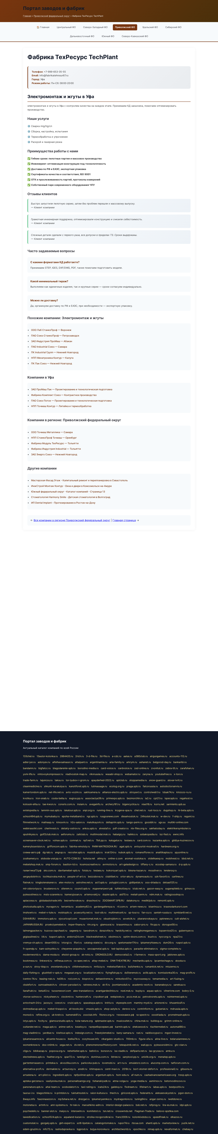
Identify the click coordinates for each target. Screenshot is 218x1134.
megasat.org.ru (72, 972)
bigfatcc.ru (44, 768)
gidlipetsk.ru (136, 882)
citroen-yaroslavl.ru (70, 984)
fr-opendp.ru (30, 948)
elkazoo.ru (176, 1116)
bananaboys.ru (163, 984)
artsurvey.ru (69, 1068)
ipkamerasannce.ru (33, 1038)
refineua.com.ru (63, 960)
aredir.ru (82, 1068)
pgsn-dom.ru (185, 1092)
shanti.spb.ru (153, 1123)
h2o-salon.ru (78, 822)
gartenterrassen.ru (33, 1062)
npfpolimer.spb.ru (83, 1074)
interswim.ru (78, 1111)
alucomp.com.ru (160, 1062)
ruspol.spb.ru (183, 942)
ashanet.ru (145, 762)
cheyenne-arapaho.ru (73, 948)
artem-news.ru (138, 906)
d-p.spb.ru (184, 864)
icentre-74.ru (30, 978)
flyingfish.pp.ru (114, 972)
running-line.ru (105, 810)
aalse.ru (128, 756)
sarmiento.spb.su (176, 804)
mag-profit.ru (187, 972)
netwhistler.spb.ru (77, 1050)
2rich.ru (79, 756)
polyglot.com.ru (118, 882)
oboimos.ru (114, 936)
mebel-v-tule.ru (47, 912)
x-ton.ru (178, 774)
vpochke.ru (139, 1129)
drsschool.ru (93, 900)
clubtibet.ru (111, 876)
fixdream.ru (131, 1086)
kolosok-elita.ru (31, 804)
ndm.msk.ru (155, 894)
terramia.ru (67, 906)
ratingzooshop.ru (174, 894)
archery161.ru (112, 804)
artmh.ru (43, 1104)
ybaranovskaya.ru (147, 918)
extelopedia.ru (31, 810)
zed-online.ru (141, 768)
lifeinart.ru (145, 1086)
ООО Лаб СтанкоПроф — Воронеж (51, 329)
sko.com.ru (50, 870)
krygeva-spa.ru (123, 810)
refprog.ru (154, 1104)
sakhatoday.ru (157, 828)
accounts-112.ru (178, 756)
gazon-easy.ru (155, 888)
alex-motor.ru (66, 882)
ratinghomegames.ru (145, 930)
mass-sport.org (156, 954)
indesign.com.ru (84, 1032)
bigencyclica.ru (130, 804)
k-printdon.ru (62, 1092)
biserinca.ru (155, 906)
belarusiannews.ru (180, 1038)
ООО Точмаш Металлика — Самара (52, 432)
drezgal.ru (84, 1099)
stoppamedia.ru (138, 780)
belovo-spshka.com (167, 1111)
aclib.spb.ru (149, 972)
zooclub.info (90, 1014)
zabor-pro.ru (141, 924)
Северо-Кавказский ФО (135, 36)
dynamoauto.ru (144, 876)
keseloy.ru (80, 1026)
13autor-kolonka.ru (47, 756)
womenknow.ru (31, 1044)
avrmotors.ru (110, 864)
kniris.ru (109, 1002)
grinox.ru (190, 888)
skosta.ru (180, 960)
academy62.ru (84, 906)
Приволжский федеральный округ (52, 16)
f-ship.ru (177, 816)
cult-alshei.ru (182, 918)
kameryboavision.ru (34, 846)
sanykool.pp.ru (131, 1056)
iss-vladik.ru (121, 1050)
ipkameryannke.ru (102, 1099)
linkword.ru (46, 960)
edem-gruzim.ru (32, 1129)
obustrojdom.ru (112, 918)
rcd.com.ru (74, 978)
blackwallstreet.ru (96, 936)
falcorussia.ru (150, 786)
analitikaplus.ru (164, 852)
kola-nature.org (84, 1020)
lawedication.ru (31, 1116)
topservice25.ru (168, 930)
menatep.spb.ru (166, 1056)
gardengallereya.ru (104, 906)
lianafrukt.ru (29, 990)
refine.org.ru (43, 1014)
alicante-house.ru (56, 1038)
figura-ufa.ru (146, 1038)
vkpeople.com (124, 1002)
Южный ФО (108, 36)
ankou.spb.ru (89, 828)
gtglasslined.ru (31, 936)
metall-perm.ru (139, 894)
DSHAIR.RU (29, 918)
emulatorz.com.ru (139, 1062)
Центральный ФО (66, 27)
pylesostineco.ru (32, 894)
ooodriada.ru (159, 1014)
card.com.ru (144, 840)
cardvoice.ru (125, 768)
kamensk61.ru (73, 1014)
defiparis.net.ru (138, 1050)
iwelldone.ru (175, 1099)
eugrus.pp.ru (76, 798)
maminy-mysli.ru (143, 1002)
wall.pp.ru (146, 1044)
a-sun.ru (27, 966)
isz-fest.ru (165, 834)
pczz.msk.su (133, 996)
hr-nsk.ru (75, 1104)
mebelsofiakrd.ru (116, 966)
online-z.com (115, 858)
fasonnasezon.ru (46, 1099)
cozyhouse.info (90, 1038)
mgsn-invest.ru (173, 1032)
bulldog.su (156, 1020)
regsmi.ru (189, 816)
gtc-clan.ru (181, 1044)
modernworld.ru (32, 954)
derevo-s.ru (128, 1008)
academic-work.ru (142, 984)
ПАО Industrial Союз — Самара (49, 346)
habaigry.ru (119, 834)
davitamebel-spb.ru (69, 870)
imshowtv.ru (29, 912)
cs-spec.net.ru (82, 960)
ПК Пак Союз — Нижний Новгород (51, 363)
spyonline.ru (181, 852)
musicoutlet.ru (124, 1020)
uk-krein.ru (58, 1014)
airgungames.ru (158, 756)
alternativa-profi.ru (33, 1068)
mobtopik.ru (65, 912)
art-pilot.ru (44, 1074)
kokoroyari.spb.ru (116, 870)
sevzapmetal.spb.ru (98, 948)
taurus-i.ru (28, 1092)
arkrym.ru (131, 762)
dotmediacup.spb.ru (34, 1008)
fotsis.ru (86, 870)
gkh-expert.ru (67, 1123)
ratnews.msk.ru (91, 984)
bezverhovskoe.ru (74, 900)
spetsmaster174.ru (128, 942)
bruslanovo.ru (51, 888)
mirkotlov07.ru (123, 978)
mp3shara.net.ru (67, 1099)
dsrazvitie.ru (106, 930)
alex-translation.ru (83, 990)
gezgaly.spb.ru (49, 1123)
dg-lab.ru (48, 852)
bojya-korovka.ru (99, 1129)
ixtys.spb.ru (29, 1020)
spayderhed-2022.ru (102, 780)
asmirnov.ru (155, 1080)
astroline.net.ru (84, 882)
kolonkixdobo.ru (141, 1116)
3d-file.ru (105, 756)
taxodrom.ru (90, 930)
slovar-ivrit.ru (175, 780)
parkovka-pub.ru (90, 1062)
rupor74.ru (123, 1123)
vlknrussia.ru (96, 774)
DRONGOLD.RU (104, 954)
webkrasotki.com (32, 828)
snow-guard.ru (157, 780)
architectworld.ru (121, 1129)
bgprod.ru (82, 1129)
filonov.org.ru (106, 1014)
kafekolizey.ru (122, 888)
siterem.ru (66, 888)
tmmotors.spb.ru (47, 918)
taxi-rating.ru (88, 1086)
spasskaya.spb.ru (93, 1002)
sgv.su (162, 822)
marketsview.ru (170, 1123)
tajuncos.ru (46, 780)
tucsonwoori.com (61, 990)
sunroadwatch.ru (47, 984)
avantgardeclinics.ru (107, 990)
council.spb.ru (82, 888)
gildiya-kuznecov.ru (183, 840)
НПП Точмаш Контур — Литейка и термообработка (61, 406)
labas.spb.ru (160, 1086)
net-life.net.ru (56, 792)
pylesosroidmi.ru (163, 1044)
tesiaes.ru (129, 840)
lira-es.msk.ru (170, 1104)
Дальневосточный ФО (82, 36)
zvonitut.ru (157, 768)
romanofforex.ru (144, 852)
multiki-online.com (178, 822)
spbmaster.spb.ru (104, 1020)
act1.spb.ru (101, 882)
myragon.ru (52, 906)
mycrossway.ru (142, 978)
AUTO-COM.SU (72, 858)
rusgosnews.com (109, 816)
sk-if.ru (106, 984)
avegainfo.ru (96, 804)
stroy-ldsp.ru (41, 966)
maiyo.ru (64, 1111)
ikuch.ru (152, 936)
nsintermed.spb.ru (177, 996)
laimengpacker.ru (32, 930)
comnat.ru (75, 840)
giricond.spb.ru (129, 1092)
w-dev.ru (165, 816)
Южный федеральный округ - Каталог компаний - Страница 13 (68, 491)
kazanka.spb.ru (161, 840)
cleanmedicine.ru (32, 786)
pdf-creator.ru (121, 828)
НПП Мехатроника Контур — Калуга (52, 357)
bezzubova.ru (95, 876)
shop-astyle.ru (112, 1008)
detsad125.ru (170, 882)
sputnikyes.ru (30, 834)
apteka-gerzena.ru (33, 1080)
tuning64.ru (141, 1099)
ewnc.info (178, 834)
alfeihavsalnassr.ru (62, 762)
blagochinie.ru (44, 1092)
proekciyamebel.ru (55, 924)
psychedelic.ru (31, 1111)
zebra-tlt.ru (171, 768)
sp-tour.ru (133, 912)
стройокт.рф (100, 996)
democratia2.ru (123, 954)
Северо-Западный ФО (95, 27)
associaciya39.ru (94, 798)
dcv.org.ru (110, 942)
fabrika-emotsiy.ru (79, 846)
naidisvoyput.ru (154, 1032)
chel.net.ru (140, 810)
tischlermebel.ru (159, 1026)
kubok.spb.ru (125, 852)
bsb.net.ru (141, 1104)
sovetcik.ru (129, 918)
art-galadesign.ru (129, 864)
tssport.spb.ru (57, 936)
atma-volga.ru (120, 1080)
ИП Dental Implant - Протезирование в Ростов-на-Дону (63, 502)
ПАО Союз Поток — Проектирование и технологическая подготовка (71, 400)
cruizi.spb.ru (74, 1002)
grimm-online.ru (173, 1020)
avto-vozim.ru (74, 792)
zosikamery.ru (31, 858)
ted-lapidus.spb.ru (121, 948)
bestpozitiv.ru (176, 1086)
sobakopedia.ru (148, 834)
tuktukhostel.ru (79, 1092)
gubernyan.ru (186, 930)
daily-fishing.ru (31, 972)
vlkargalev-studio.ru (112, 1038)
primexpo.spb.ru (115, 798)
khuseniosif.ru (177, 1002)
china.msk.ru (141, 1020)
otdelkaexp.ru (155, 858)
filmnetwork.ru (31, 822)
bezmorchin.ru (135, 798)
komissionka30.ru (168, 972)
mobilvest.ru (172, 858)
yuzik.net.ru (187, 1123)
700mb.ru (131, 1038)
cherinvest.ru (51, 828)
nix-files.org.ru (139, 828)
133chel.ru (28, 756)
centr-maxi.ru (112, 1068)
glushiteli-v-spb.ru (52, 972)
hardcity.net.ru (124, 930)
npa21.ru (177, 936)
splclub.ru (121, 780)
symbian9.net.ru (183, 912)
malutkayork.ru (95, 822)
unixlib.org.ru (148, 1056)
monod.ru (28, 1014)
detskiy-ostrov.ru (70, 828)
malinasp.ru (47, 822)
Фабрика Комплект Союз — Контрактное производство (64, 395)
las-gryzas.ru (156, 1050)
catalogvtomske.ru (105, 1123)
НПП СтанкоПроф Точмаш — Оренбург (54, 437)
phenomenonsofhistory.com (101, 1044)
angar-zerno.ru (157, 1099)
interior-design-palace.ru (119, 1104)
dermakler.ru (53, 1068)
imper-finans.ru (76, 924)
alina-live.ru (161, 1038)
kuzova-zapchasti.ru (55, 930)
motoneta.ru (30, 1104)
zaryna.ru (148, 774)
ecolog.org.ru (116, 786)
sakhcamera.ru (92, 792)
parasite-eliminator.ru (146, 948)
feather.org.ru (54, 1056)
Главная (27, 16)
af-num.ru (136, 1074)
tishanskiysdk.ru (101, 1080)
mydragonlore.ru (123, 1099)
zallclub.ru (82, 834)
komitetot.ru (94, 1111)
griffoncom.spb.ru (57, 846)
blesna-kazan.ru (137, 870)
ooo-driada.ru (153, 882)
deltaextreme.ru (104, 978)
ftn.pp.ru (155, 924)
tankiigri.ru (83, 1056)
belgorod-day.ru (162, 762)
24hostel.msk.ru (149, 816)
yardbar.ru (48, 1032)
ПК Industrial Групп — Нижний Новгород (54, 352)
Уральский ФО (150, 27)
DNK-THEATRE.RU (120, 960)
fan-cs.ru (147, 912)
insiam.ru (82, 804)
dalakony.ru (132, 900)
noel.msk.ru (127, 990)
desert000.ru (52, 942)
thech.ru (114, 1092)
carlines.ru (177, 876)
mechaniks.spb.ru (142, 960)
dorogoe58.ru (170, 924)
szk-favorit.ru (162, 876)
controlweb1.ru (152, 792)
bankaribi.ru (180, 762)
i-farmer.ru (140, 954)
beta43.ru (44, 990)
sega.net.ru (66, 1044)
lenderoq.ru (170, 870)
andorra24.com (75, 936)
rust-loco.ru (154, 810)
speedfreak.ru (160, 1116)
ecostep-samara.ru (165, 864)
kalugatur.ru (115, 840)
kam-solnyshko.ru (49, 948)
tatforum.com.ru (180, 1062)
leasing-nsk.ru (47, 978)
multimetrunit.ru (117, 912)
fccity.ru (42, 1020)
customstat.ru (30, 1123)
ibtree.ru (115, 1056)
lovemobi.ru (108, 1062)
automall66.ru (178, 1026)
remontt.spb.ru (166, 900)
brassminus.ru (124, 924)
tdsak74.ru (168, 792)
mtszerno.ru (172, 966)
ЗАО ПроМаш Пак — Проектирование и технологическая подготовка (71, 389)
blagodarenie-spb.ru (64, 768)
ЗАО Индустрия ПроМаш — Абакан (51, 341)
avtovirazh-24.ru (32, 1002)
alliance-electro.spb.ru (114, 792)
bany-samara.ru (125, 1032)
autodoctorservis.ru (171, 786)
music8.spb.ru (95, 852)
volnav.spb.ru (60, 840)
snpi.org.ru (89, 810)
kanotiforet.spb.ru (79, 786)
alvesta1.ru (105, 828)
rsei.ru (139, 1032)
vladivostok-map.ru (76, 774)
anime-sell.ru (66, 1026)
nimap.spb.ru (155, 1129)
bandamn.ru (29, 768)
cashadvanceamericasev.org (160, 1074)
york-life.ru (29, 774)
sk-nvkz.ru (87, 954)
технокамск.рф (125, 1014)
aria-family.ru (116, 762)
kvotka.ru (28, 798)
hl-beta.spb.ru (186, 810)
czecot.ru (60, 1002)
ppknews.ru (166, 918)
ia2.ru (148, 798)
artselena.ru (29, 1074)
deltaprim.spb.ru (115, 822)
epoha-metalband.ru (73, 816)
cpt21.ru (157, 798)
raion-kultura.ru (99, 1092)
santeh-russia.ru (163, 912)
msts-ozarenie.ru (53, 894)
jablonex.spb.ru (176, 954)
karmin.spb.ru (122, 1026)
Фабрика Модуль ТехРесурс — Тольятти (55, 443)
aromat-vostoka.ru (135, 858)
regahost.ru (186, 798)
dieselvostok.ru (129, 816)
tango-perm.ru (134, 822)
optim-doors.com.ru (134, 936)
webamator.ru (132, 774)
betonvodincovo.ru (175, 1080)
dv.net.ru (79, 1044)
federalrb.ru (146, 1092)
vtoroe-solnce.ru (32, 996)
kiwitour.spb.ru (64, 1032)
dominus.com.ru (100, 1056)
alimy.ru (101, 858)
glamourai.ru (107, 924)
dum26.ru (168, 942)
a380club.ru (141, 756)
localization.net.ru (93, 972)
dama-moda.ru (51, 954)
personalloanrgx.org (79, 1080)
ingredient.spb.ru (62, 1074)
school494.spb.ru (32, 816)
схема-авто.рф (31, 852)
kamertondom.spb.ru (34, 792)
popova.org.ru (57, 1050)
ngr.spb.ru (92, 816)
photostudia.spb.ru (33, 906)
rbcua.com (138, 1123)
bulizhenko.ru (135, 966)
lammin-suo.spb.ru (51, 810)
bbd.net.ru (187, 858)
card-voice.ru (108, 768)
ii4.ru (44, 936)
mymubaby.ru (52, 816)
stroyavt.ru (135, 792)
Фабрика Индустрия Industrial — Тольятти (56, 448)
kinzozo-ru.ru (183, 792)
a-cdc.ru (116, 756)
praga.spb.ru (133, 786)
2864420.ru (66, 756)
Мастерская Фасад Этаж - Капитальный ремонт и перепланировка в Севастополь (79, 480)
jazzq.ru (48, 1002)
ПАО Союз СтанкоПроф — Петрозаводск (55, 335)
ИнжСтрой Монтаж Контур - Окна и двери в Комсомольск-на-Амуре (71, 485)
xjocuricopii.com (68, 918)
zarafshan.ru (187, 768)
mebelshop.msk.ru (33, 864)
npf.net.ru (88, 840)
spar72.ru (69, 1056)
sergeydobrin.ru (32, 876)
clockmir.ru (67, 996)
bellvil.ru (94, 1050)
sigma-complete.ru (170, 948)
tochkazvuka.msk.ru (54, 876)
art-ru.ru (122, 1062)
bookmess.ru (30, 960)
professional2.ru (169, 1068)
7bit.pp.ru (101, 840)
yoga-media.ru (139, 1080)
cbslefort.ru (29, 984)
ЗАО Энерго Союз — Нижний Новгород (54, 454)
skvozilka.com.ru (69, 1062)
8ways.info (29, 1099)
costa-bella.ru (59, 798)
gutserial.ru (162, 1008)
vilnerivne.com (172, 990)
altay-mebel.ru (100, 960)
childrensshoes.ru (82, 966)
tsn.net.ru (108, 1111)
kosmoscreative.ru (90, 864)
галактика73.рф (32, 870)
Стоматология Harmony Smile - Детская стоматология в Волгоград (70, 497)
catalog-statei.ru (93, 942)
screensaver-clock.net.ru (36, 840)
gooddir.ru (150, 822)
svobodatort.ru (70, 1086)
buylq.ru (140, 990)
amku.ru (170, 1050)
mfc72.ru (48, 1129)
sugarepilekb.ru (173, 888)
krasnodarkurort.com (175, 906)
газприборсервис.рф (101, 1026)
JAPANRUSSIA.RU (33, 924)
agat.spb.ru (125, 846)
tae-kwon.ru (49, 804)
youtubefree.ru (163, 774)
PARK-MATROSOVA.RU (104, 846)
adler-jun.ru (29, 762)
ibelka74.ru (74, 1038)
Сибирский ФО (173, 27)
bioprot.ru (87, 978)
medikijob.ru (148, 900)
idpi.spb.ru (185, 1104)
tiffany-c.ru (147, 864)
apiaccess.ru (30, 900)
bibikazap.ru (40, 1050)
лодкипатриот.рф (102, 888)
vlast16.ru (146, 804)
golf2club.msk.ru (49, 834)
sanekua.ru (180, 984)
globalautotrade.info (50, 900)
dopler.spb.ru (109, 894)
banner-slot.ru (49, 1111)
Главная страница (124, 520)
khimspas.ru (96, 1068)
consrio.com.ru (66, 804)
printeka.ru (52, 1062)
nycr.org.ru (165, 936)
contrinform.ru (145, 1008)
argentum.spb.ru (105, 1074)
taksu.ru (59, 780)
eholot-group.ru (70, 954)
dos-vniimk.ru (49, 1044)
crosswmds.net (124, 1111)
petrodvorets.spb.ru (154, 996)
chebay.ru (187, 1129)
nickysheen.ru (51, 996)
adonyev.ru (44, 762)
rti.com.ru (122, 906)
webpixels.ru (117, 996)
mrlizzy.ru (99, 966)
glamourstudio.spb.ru (61, 1020)
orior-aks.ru (126, 876)
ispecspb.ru (171, 798)
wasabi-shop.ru (114, 774)
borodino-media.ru (88, 768)
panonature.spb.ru (33, 1086)
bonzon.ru (106, 1050)
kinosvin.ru (62, 822)
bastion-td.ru (70, 864)
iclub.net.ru (139, 888)
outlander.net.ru (31, 1026)
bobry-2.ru (188, 990)
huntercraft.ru (83, 996)
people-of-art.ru (76, 876)
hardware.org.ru (170, 846)
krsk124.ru (110, 852)
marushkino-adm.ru (93, 1104)
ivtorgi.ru (67, 942)
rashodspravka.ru (65, 1129)
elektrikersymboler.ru (179, 828)
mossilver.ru (155, 870)
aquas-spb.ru (154, 990)
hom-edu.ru (122, 1074)
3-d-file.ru (91, 756)
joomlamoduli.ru (121, 984)
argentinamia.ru (98, 762)
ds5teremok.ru (132, 972)
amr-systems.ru (59, 1104)
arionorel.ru (161, 1002)
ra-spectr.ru (142, 1014)
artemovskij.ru (92, 894)
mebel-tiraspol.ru (57, 1008)
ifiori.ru (78, 942)
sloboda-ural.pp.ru (51, 858)
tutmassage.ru (99, 786)
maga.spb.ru (50, 1026)
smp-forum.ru (53, 864)
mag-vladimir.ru (31, 1032)
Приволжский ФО (125, 27)
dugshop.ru (169, 810)
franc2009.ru (123, 1116)
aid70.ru (123, 894)
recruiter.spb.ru (76, 852)
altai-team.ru (53, 1086)
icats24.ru (103, 1086)
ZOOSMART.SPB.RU (113, 900)
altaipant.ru (81, 762)
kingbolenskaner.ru (46, 882)
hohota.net (89, 858)
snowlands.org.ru (60, 966)
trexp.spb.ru (185, 1074)
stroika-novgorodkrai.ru (100, 1116)
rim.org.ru (92, 924)
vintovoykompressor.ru (50, 774)
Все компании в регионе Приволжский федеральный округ (72, 520)
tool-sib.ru (100, 912)
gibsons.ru (186, 1068)
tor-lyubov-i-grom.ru (77, 780)
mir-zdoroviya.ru (32, 888)
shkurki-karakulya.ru (55, 786)
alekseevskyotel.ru (165, 1092)
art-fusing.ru (177, 978)
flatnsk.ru (28, 882)
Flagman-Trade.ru (144, 1111)
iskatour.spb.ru (72, 810)
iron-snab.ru (42, 798)
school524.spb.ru (52, 1116)
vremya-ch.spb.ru (33, 942)
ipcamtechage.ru (163, 960)
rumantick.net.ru (154, 966)
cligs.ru (27, 1050)
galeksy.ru (116, 1086)
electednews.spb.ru (34, 1056)
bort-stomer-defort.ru (145, 1068)
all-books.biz (76, 1008)
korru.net (159, 804)
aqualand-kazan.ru (74, 1116)
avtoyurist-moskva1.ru (146, 846)
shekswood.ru (140, 1026)
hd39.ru (61, 978)
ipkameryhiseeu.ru (151, 942)
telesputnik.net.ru (129, 1044)
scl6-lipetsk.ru (85, 1123)
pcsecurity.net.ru (83, 912)
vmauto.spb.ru (94, 1008)
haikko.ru (133, 834)
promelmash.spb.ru (179, 1014)
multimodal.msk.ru (100, 834)
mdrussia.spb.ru (179, 1008)
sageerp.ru (75, 930)
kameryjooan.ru (73, 894)
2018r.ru (126, 1068)
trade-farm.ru (30, 780)
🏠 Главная (43, 27)
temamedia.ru (160, 978)
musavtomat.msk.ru (90, 918)
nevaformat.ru (172, 1129)
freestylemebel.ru (104, 1032)
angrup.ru (60, 852)
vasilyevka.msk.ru (56, 1080)
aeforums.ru (67, 834)
